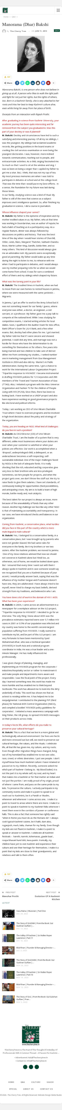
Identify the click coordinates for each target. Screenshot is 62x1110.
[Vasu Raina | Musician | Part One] (8, 914)
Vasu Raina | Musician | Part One (31, 911)
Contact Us (46, 1089)
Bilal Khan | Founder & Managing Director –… (36, 947)
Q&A (57, 31)
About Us (28, 1089)
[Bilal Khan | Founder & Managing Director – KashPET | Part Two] (8, 951)
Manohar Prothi (10, 896)
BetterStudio (56, 1095)
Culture (35, 1082)
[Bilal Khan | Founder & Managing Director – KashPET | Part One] (8, 987)
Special (13, 1089)
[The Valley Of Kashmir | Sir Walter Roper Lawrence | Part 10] (8, 975)
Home (11, 1082)
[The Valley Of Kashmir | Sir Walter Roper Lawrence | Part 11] (8, 938)
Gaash (50, 1082)
